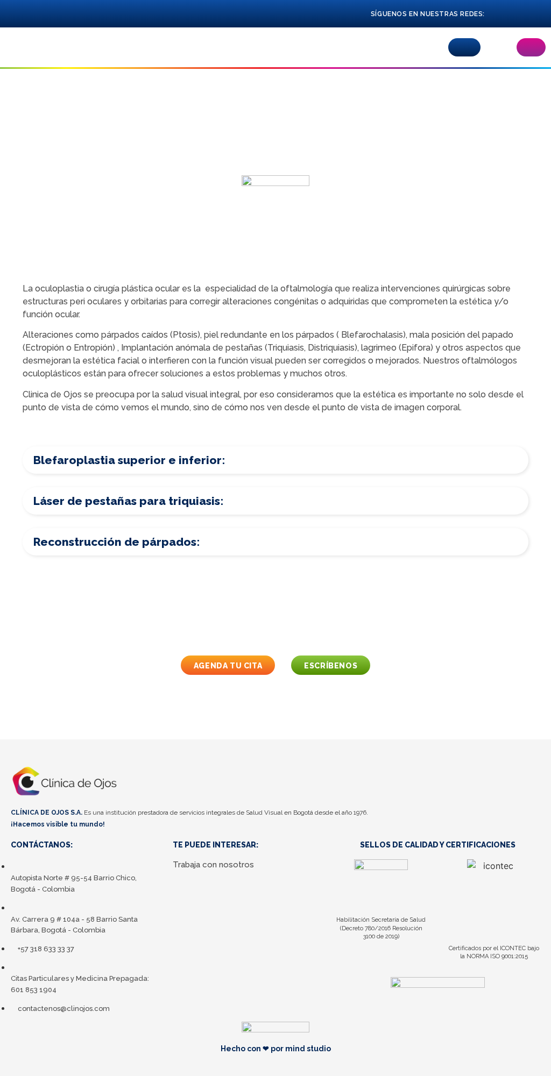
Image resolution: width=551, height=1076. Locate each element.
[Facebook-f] (501, 13)
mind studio (308, 1048)
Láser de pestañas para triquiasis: (128, 501)
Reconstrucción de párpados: (116, 541)
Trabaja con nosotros (213, 865)
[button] (464, 47)
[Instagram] (520, 13)
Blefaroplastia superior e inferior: (129, 460)
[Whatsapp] (540, 13)
